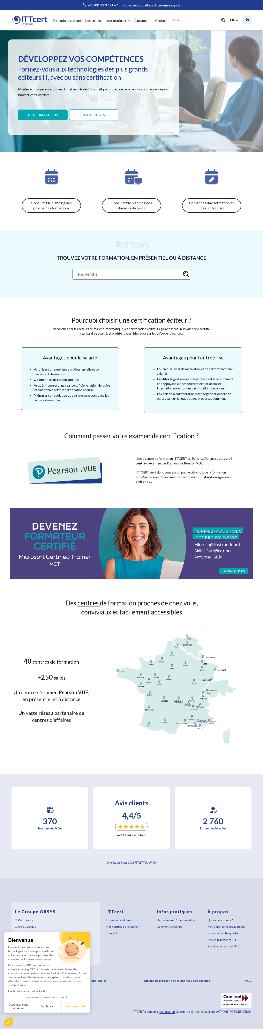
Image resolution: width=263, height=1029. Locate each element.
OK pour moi (76, 1006)
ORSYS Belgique (25, 926)
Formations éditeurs (67, 20)
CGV (248, 980)
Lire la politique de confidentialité (26, 991)
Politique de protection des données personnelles (176, 980)
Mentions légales (94, 980)
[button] (9, 1022)
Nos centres (93, 20)
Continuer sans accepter (18, 1006)
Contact (161, 20)
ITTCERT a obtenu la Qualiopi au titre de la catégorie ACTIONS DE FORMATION (192, 1011)
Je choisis (47, 1006)
